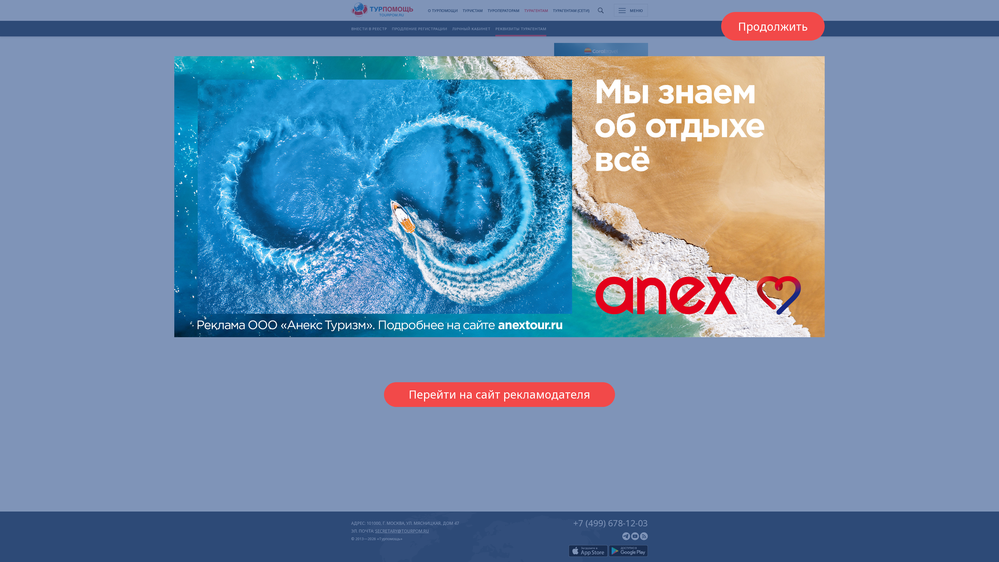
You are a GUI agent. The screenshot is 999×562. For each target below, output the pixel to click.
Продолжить (773, 26)
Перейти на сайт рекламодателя (499, 394)
